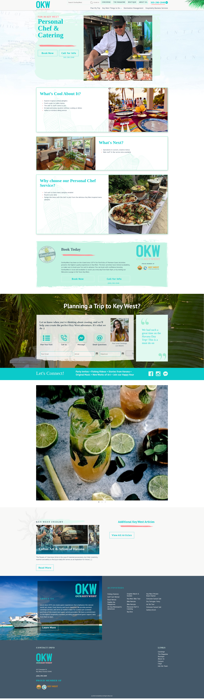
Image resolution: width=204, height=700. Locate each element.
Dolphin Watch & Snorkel (133, 595)
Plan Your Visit (46, 344)
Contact (161, 661)
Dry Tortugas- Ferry (153, 601)
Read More (45, 567)
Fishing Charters (113, 594)
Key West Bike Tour (133, 599)
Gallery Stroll (151, 610)
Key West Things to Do (111, 8)
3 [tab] (105, 502)
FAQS (160, 663)
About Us (143, 2)
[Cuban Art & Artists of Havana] (67, 553)
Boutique (132, 2)
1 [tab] (99, 502)
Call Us (64, 344)
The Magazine (119, 2)
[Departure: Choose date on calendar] (123, 353)
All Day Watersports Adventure (114, 608)
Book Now (48, 53)
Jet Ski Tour (150, 604)
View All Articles (122, 535)
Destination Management (133, 8)
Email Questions (99, 344)
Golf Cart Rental (113, 597)
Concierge (106, 2)
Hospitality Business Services (156, 8)
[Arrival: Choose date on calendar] (97, 353)
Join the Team (163, 666)
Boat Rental (111, 600)
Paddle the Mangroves (111, 603)
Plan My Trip (95, 8)
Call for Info (68, 53)
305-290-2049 (158, 2)
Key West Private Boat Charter (152, 595)
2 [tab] (102, 502)
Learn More (49, 627)
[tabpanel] (102, 442)
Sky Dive (130, 612)
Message (81, 344)
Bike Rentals (131, 601)
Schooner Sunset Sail (153, 599)
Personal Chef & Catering (133, 608)
